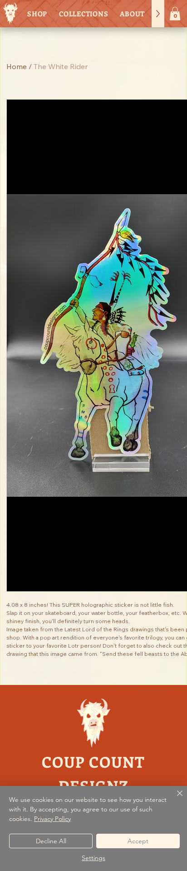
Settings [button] (93, 858)
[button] (175, 13)
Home (16, 66)
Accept (138, 841)
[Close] (174, 799)
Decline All (51, 841)
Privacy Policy (52, 819)
